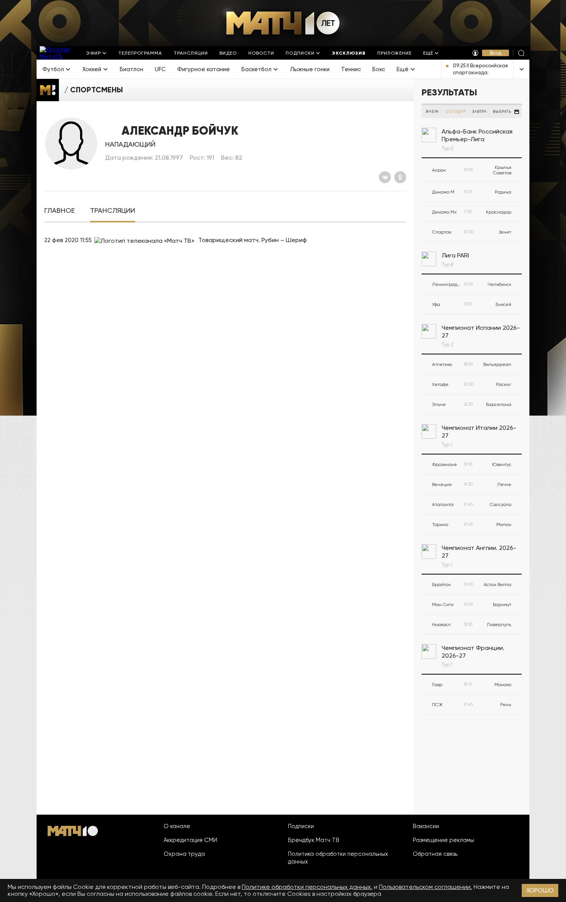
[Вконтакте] (385, 177)
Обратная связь (435, 853)
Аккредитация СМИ (190, 840)
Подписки (301, 826)
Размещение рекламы (443, 840)
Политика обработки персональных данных (338, 857)
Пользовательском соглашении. (425, 886)
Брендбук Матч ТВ (313, 840)
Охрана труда (184, 853)
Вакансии (426, 826)
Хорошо (540, 890)
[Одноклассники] (400, 177)
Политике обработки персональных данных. (307, 886)
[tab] (59, 210)
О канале (177, 826)
